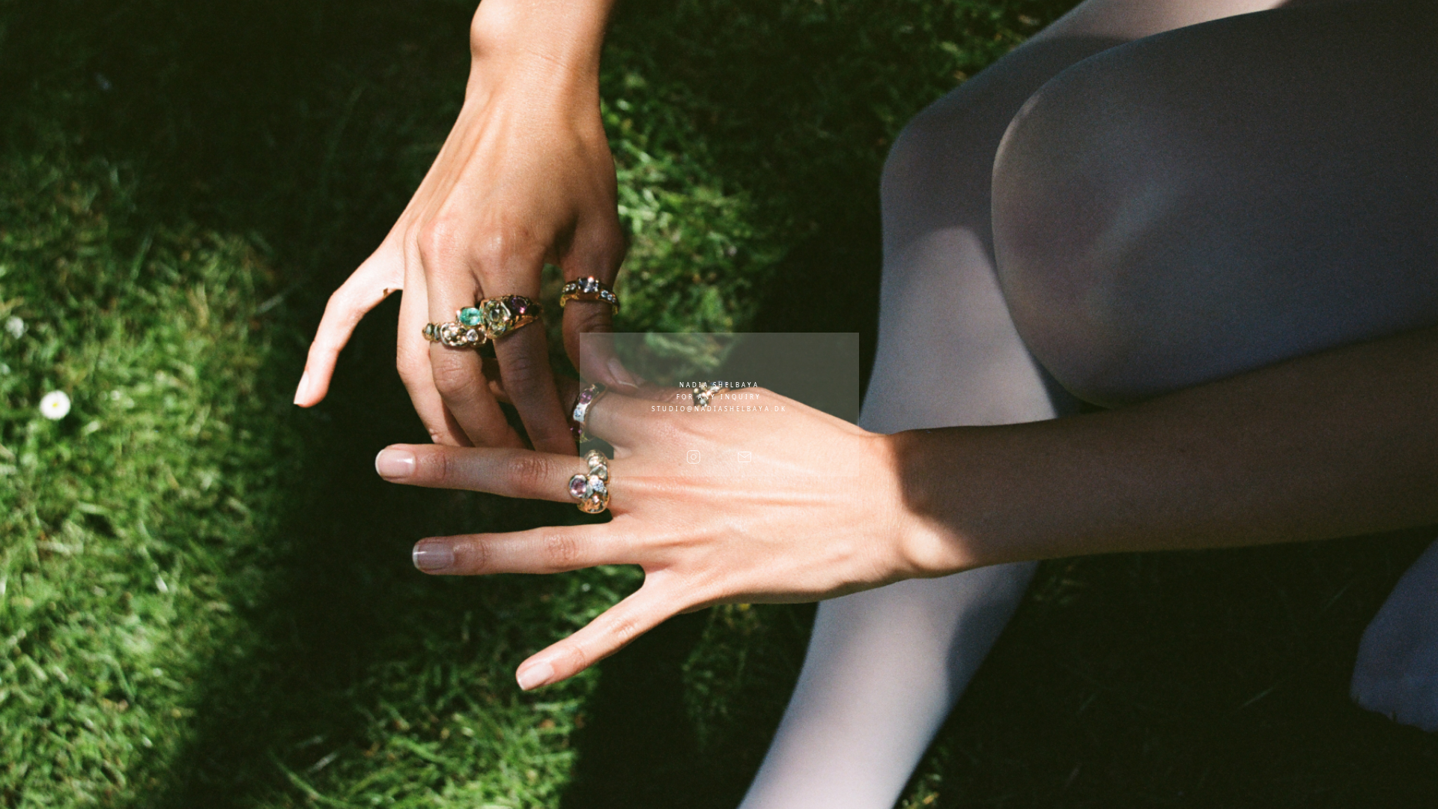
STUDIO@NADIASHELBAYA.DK (719, 408)
